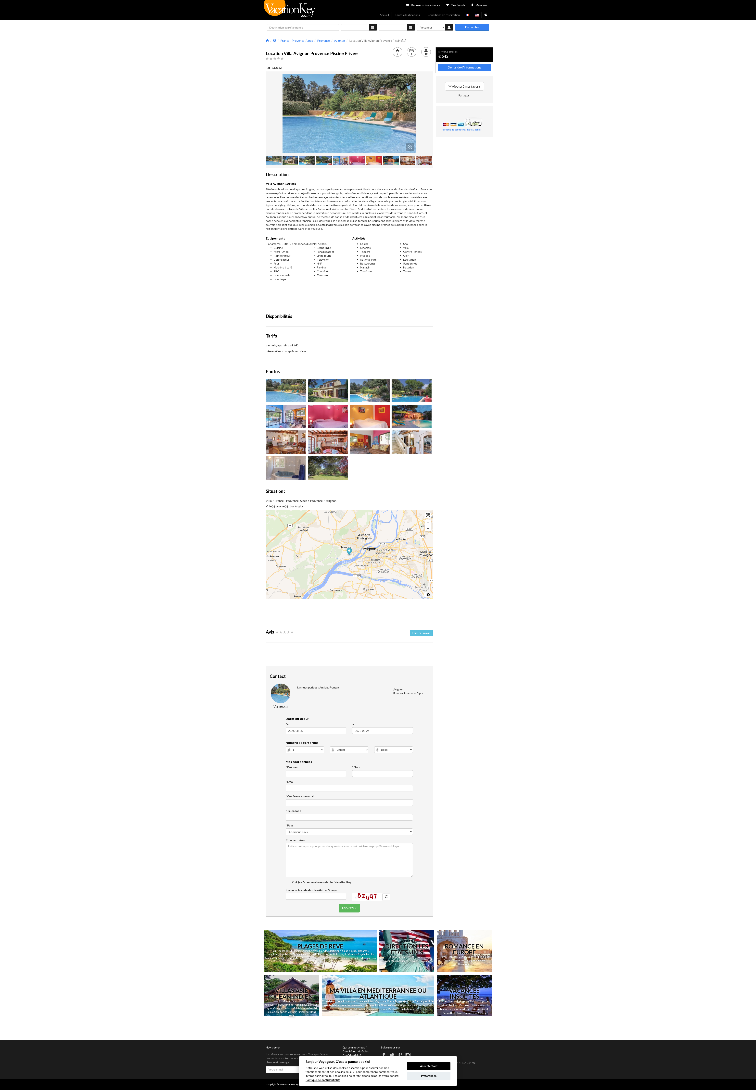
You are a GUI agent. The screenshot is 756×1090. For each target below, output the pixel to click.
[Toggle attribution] (428, 594)
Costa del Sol (417, 1005)
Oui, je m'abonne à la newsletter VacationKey (321, 882)
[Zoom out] (428, 528)
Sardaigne (421, 1001)
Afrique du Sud (465, 1001)
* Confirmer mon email (300, 796)
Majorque (380, 1001)
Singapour (303, 1011)
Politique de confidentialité (323, 1080)
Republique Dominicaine (293, 954)
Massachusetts (400, 961)
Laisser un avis (421, 633)
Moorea (365, 958)
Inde (305, 1008)
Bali (274, 950)
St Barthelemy (309, 950)
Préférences (428, 1075)
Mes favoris (458, 5)
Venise (462, 956)
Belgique (470, 960)
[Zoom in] (428, 523)
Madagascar (482, 1001)
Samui (303, 1004)
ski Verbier (479, 1009)
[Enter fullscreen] (428, 515)
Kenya (451, 1009)
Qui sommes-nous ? (355, 1047)
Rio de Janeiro (447, 1001)
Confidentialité (352, 1055)
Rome (443, 956)
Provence (458, 960)
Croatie (326, 1005)
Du (287, 724)
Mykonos (400, 1001)
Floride (323, 950)
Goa (310, 1008)
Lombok (288, 1008)
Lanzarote (356, 1005)
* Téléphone (293, 810)
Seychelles (364, 954)
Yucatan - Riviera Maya (288, 958)
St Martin (295, 950)
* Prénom (291, 767)
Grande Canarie (390, 1005)
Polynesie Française (340, 958)
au (353, 724)
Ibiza (370, 1001)
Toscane (382, 1009)
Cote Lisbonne (406, 1009)
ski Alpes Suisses (462, 1013)
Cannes (471, 956)
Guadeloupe (349, 950)
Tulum (443, 1009)
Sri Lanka (307, 958)
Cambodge (280, 1011)
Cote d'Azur (328, 1001)
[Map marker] (349, 552)
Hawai (386, 960)
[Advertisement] (349, 298)
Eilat (488, 1005)
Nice (479, 956)
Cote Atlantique (345, 1001)
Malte (335, 1005)
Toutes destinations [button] (407, 15)
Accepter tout (428, 1066)
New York (407, 957)
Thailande (282, 950)
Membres (481, 5)
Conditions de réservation (444, 15)
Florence (453, 956)
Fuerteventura (371, 1005)
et (293, 1004)
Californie (395, 957)
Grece (390, 1001)
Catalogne (370, 1009)
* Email (290, 781)
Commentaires (295, 840)
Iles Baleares (336, 954)
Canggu (277, 1008)
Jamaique (272, 954)
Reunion (269, 1004)
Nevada (414, 961)
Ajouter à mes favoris (466, 86)
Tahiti (356, 958)
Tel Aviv (453, 1005)
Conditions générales (356, 1051)
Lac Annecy (479, 1013)
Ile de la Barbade (318, 954)
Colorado (425, 961)
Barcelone (464, 964)
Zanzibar (442, 1005)
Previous (277, 114)
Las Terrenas (321, 958)
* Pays (289, 825)
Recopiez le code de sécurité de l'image (311, 890)
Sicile (431, 1001)
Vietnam (292, 1011)
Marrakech (465, 1005)
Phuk (289, 1004)
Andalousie (356, 1009)
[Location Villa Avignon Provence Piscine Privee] (349, 113)
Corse (410, 1001)
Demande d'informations (464, 67)
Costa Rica (478, 1005)
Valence (480, 960)
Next (422, 114)
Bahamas (363, 950)
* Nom (356, 767)
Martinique (334, 950)
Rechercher (472, 27)
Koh (297, 1004)
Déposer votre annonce (425, 5)
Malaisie (297, 1008)
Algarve (404, 1005)
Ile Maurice (350, 954)
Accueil (384, 15)
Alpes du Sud (463, 1009)
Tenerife (345, 1005)
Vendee (392, 1009)
